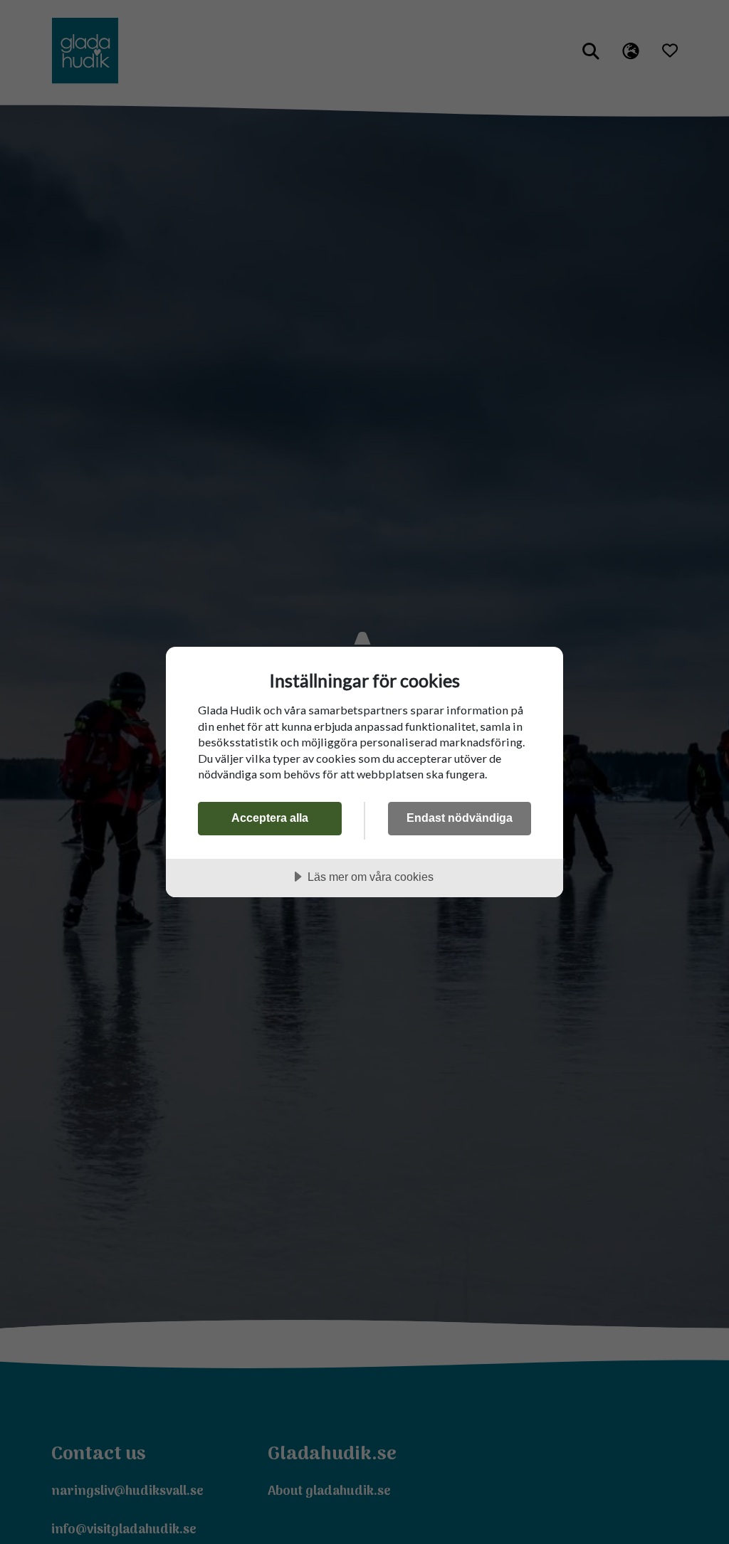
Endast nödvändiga (460, 817)
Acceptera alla (269, 817)
